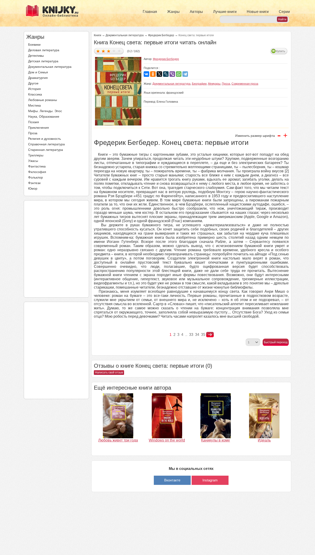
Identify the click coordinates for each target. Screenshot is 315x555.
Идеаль (264, 440)
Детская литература (43, 61)
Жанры (173, 12)
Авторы (196, 12)
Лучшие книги (225, 12)
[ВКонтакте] (146, 74)
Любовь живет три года (118, 440)
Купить (280, 51)
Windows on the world (167, 440)
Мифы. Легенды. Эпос (45, 111)
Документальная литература (49, 67)
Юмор (32, 188)
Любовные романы (42, 100)
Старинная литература (45, 150)
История (34, 89)
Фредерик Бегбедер (161, 35)
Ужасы (33, 161)
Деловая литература (43, 50)
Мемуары (214, 83)
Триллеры (35, 155)
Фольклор (35, 177)
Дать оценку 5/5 (119, 51)
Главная (150, 12)
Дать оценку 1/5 (98, 51)
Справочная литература (46, 144)
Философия (37, 172)
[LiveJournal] (166, 74)
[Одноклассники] (153, 74)
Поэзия (33, 122)
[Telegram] (185, 74)
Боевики (34, 44)
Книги (97, 35)
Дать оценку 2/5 (103, 51)
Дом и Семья (38, 72)
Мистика (34, 105)
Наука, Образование (43, 116)
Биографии (199, 83)
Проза (32, 133)
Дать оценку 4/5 (114, 51)
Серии (284, 12)
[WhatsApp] (178, 74)
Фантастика (37, 166)
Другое (33, 83)
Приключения (38, 127)
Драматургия (38, 78)
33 (191, 335)
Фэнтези (34, 183)
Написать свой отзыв (109, 372)
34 (197, 335)
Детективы (36, 55)
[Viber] (172, 74)
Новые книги (258, 12)
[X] (159, 74)
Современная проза (245, 83)
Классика (35, 94)
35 (203, 335)
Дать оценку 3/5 (109, 51)
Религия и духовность (44, 138)
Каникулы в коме (215, 440)
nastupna (210, 334)
